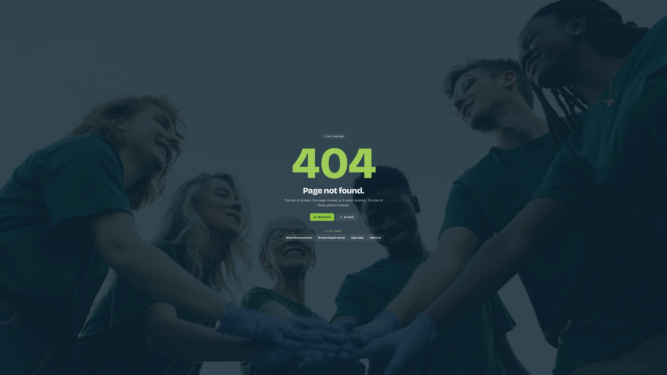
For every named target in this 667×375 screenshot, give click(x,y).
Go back (349, 216)
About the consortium (299, 237)
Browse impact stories (331, 237)
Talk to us (375, 237)
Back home (324, 216)
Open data (357, 237)
